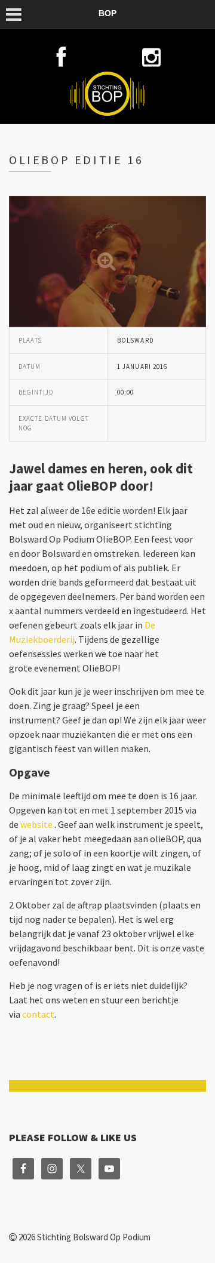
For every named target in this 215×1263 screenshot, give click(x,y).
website (36, 824)
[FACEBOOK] (63, 58)
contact (38, 1014)
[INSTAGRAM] (151, 58)
